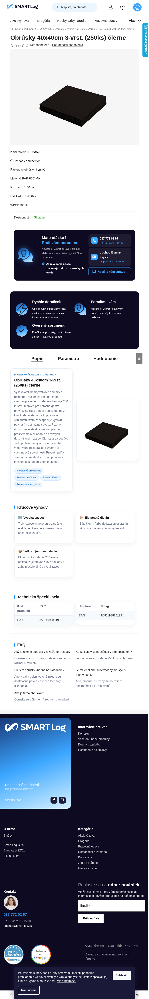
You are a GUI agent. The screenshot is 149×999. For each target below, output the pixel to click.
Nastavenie (29, 990)
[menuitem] (20, 21)
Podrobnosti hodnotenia (67, 44)
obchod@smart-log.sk (18, 925)
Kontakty (83, 733)
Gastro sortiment (88, 868)
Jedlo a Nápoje (88, 862)
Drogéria (83, 841)
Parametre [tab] (68, 358)
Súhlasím (121, 975)
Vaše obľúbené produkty (94, 739)
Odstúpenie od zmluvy (92, 749)
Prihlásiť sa (91, 918)
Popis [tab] (37, 358)
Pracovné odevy (88, 846)
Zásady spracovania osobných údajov (107, 957)
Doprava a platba (89, 744)
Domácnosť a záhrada (92, 851)
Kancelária (85, 857)
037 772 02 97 (15, 914)
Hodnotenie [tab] (105, 358)
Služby (8, 835)
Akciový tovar (86, 835)
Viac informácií (66, 980)
